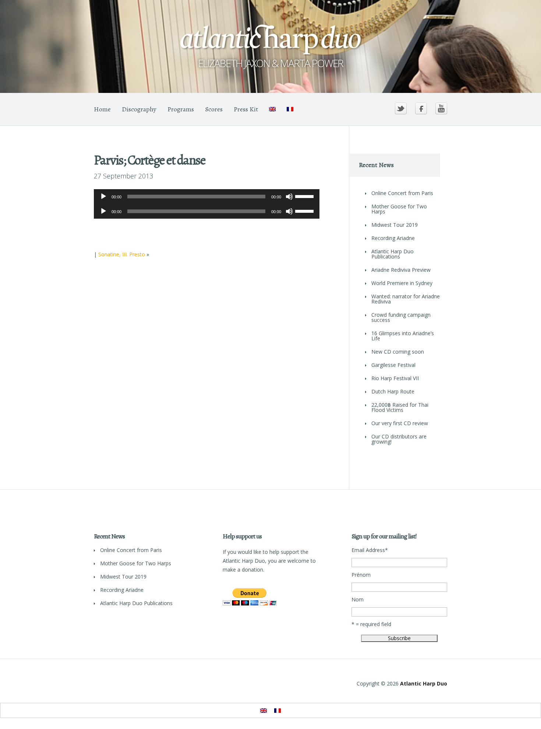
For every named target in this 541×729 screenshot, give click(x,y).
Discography (139, 109)
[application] (206, 196)
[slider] (305, 195)
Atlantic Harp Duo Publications (392, 254)
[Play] (103, 196)
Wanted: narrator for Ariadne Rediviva (405, 299)
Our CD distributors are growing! (399, 439)
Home (102, 109)
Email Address (369, 550)
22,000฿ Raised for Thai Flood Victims (399, 407)
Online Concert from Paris (402, 193)
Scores (214, 109)
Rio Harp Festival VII (395, 378)
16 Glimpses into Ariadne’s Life (402, 336)
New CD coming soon (397, 351)
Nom (357, 599)
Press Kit (246, 109)
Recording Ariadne (393, 238)
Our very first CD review (399, 423)
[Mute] (289, 196)
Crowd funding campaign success (401, 317)
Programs (180, 109)
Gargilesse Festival (393, 364)
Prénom (361, 574)
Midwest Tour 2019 (394, 224)
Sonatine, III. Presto (121, 254)
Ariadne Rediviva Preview (401, 269)
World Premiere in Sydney (401, 283)
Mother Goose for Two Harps (399, 209)
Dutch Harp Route (392, 391)
